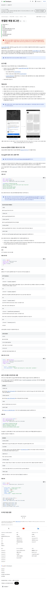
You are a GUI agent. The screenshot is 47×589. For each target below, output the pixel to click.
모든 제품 (3, 576)
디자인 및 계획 (12, 16)
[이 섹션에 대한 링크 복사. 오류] (4, 269)
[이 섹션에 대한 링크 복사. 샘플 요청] (7, 174)
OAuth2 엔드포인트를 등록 (24, 159)
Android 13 (3, 557)
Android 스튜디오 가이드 (21, 550)
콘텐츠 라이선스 (18, 521)
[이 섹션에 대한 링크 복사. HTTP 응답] (8, 247)
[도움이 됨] (43, 17)
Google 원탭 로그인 (36, 50)
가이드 (25, 16)
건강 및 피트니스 (19, 538)
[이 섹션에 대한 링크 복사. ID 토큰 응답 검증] (12, 512)
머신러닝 (18, 536)
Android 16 (3, 552)
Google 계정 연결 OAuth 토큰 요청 (32, 196)
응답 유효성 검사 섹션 (24, 449)
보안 (2, 538)
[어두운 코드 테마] (43, 177)
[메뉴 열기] (2, 1)
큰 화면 (33, 534)
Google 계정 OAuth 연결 (23, 68)
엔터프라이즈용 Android (5, 536)
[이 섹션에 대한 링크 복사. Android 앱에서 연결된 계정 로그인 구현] (26, 147)
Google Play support (35, 554)
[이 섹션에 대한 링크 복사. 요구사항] (7, 63)
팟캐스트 (2, 545)
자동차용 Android (35, 540)
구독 (17, 583)
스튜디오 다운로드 (20, 556)
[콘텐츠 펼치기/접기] (8, 24)
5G (17, 543)
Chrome (2, 570)
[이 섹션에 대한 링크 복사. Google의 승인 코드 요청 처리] (20, 155)
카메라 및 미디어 (19, 540)
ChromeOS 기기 (35, 538)
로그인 (44, 1)
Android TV (34, 541)
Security (3, 5)
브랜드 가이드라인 (16, 580)
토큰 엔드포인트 (23, 74)
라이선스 (9, 580)
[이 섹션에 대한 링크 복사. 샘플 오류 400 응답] (10, 355)
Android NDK (19, 557)
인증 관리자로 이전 (39, 40)
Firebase (3, 572)
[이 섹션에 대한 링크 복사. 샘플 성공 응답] (8, 255)
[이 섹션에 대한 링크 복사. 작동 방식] (8, 84)
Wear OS (33, 536)
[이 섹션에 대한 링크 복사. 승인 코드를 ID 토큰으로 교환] (19, 375)
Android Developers (4, 16)
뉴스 (2, 541)
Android (2, 534)
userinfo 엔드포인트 (10, 76)
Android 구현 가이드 (24, 150)
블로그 (2, 543)
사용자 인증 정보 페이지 (11, 391)
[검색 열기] (30, 1)
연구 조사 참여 (34, 556)
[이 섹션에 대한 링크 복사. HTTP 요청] (8, 172)
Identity (10, 5)
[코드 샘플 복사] (45, 177)
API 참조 (18, 554)
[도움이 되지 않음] (45, 17)
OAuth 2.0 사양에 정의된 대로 (9, 410)
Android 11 (3, 561)
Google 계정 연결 (4, 47)
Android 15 (3, 554)
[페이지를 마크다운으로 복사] (24, 21)
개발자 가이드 (19, 552)
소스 (2, 540)
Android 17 (3, 550)
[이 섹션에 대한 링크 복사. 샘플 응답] (6, 478)
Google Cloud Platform (5, 574)
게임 (17, 534)
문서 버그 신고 (34, 552)
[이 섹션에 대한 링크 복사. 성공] (4, 250)
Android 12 (3, 559)
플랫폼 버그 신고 (34, 550)
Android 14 (3, 556)
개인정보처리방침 (20, 541)
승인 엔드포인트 (17, 71)
